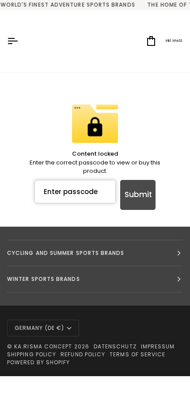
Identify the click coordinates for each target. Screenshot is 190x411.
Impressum (158, 346)
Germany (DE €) (39, 328)
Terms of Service (137, 354)
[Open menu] (20, 41)
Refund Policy (83, 354)
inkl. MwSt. (174, 40)
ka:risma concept (43, 346)
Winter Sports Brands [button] (43, 279)
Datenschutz (115, 346)
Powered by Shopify (38, 362)
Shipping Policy (31, 354)
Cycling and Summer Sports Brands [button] (66, 253)
